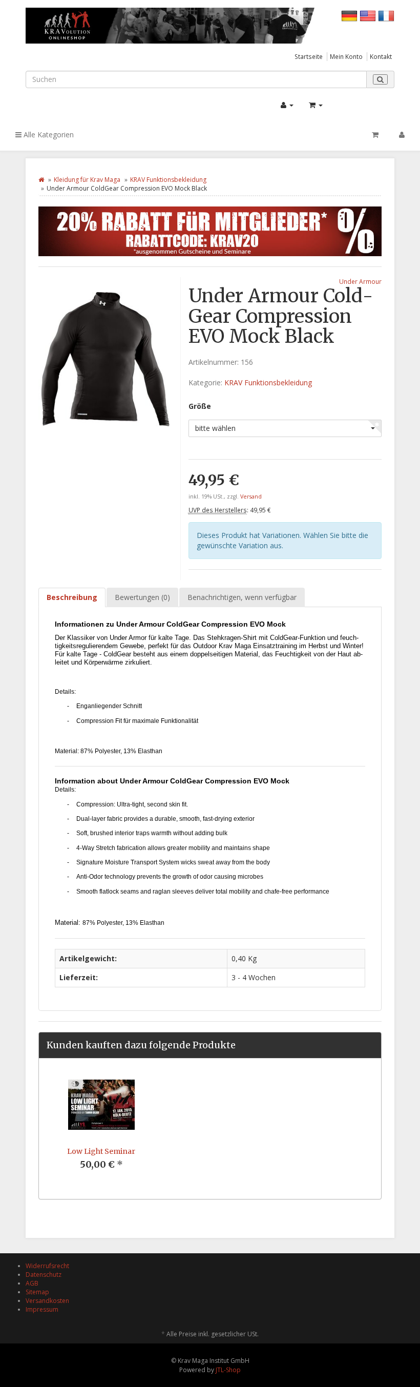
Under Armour (360, 281)
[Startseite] (41, 179)
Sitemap (37, 1292)
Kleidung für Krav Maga (87, 179)
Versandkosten (47, 1300)
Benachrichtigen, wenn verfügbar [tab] (242, 597)
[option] (101, 1128)
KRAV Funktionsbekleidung (168, 179)
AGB (32, 1283)
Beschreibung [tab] (72, 597)
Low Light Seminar (101, 1151)
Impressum (42, 1309)
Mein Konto (346, 56)
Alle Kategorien (48, 134)
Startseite (309, 56)
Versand (251, 496)
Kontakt (381, 56)
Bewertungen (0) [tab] (142, 597)
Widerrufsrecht (47, 1265)
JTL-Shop (228, 1369)
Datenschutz (43, 1274)
